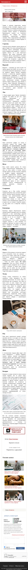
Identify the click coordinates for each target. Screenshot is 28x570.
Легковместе (5, 2)
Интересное (14, 6)
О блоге (11, 566)
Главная (5, 566)
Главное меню (6, 6)
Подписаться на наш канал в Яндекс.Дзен (16, 430)
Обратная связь (19, 566)
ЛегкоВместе (19, 569)
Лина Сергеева (13, 439)
